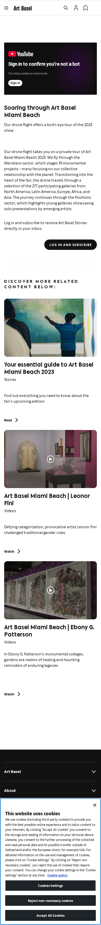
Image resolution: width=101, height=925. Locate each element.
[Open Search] (66, 8)
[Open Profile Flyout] (76, 8)
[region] (50, 861)
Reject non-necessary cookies (50, 900)
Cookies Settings (50, 885)
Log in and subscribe (70, 245)
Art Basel (12, 771)
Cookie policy (57, 875)
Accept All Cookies (50, 915)
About (10, 790)
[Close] (94, 805)
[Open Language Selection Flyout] (95, 8)
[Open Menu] (6, 8)
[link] (22, 7)
